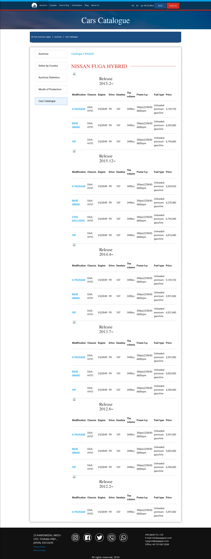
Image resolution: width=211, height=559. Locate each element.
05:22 (146, 5)
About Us (95, 5)
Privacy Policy (39, 546)
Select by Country (48, 65)
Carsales (53, 5)
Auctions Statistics (49, 77)
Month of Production (50, 89)
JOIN (160, 6)
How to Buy (64, 5)
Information (77, 5)
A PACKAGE (78, 109)
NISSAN (89, 53)
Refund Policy (39, 550)
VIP (74, 141)
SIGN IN (173, 6)
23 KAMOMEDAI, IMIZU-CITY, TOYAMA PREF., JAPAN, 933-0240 (47, 539)
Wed (152, 5)
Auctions (43, 5)
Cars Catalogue (47, 101)
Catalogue (76, 53)
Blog (87, 5)
